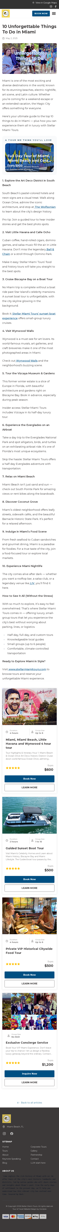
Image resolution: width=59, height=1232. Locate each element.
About (5, 1155)
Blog (4, 1163)
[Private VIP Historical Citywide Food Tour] (29, 915)
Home (5, 1146)
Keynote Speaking (11, 1159)
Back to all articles (31, 1102)
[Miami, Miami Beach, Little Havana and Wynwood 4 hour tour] (29, 706)
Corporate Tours (38, 1146)
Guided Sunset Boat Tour (25, 848)
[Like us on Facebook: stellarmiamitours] (12, 1134)
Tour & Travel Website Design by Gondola (29, 1209)
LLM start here (38, 1163)
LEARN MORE (38, 787)
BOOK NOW (41, 13)
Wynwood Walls (26, 360)
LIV (31, 583)
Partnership (36, 1155)
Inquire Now (29, 1073)
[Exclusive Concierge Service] (29, 1011)
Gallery (34, 1151)
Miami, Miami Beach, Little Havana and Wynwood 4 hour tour (28, 743)
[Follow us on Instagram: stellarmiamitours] (4, 1134)
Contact (35, 1159)
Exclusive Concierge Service (27, 1042)
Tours (5, 1151)
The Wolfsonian (45, 207)
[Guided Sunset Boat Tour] (29, 815)
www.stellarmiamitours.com (27, 669)
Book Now (29, 778)
